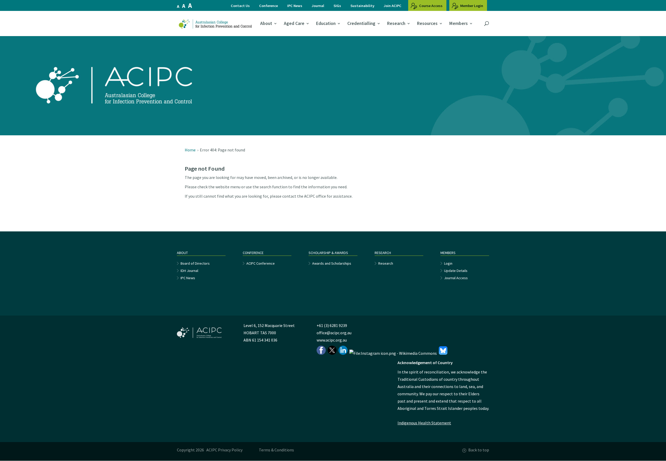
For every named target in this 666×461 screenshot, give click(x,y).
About (266, 23)
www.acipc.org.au (332, 340)
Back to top (478, 449)
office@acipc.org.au (334, 332)
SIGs (337, 5)
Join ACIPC (392, 5)
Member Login (471, 5)
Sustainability (362, 5)
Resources (427, 23)
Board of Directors (195, 263)
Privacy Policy (230, 449)
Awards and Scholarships (331, 263)
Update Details (456, 270)
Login (448, 263)
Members (458, 23)
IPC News (294, 5)
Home (190, 149)
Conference (268, 5)
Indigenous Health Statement (424, 422)
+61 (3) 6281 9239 (332, 325)
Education (326, 23)
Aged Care (294, 23)
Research (396, 23)
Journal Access (456, 278)
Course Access (430, 5)
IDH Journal (189, 270)
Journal (318, 5)
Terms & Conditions (276, 449)
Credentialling (361, 23)
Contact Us (240, 5)
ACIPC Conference (260, 263)
